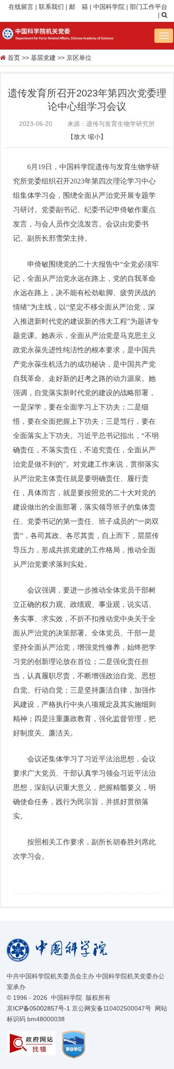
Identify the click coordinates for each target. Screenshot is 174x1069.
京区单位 (78, 57)
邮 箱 (78, 6)
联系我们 (51, 6)
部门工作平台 (148, 6)
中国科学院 (108, 6)
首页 (14, 57)
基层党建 (43, 57)
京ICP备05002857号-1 (38, 1008)
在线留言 (20, 6)
